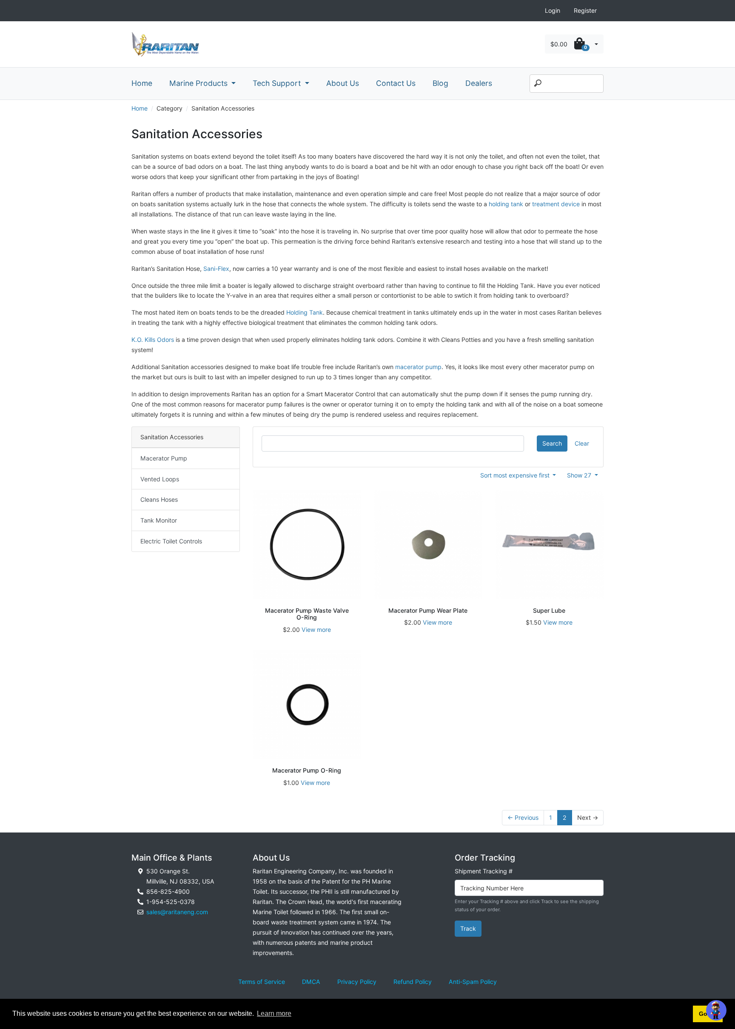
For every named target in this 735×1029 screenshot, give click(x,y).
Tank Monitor (158, 520)
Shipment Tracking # (484, 871)
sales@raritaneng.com (177, 911)
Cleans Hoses (159, 499)
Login (552, 10)
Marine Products (199, 83)
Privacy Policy (356, 981)
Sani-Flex (216, 268)
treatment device (556, 204)
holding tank (506, 204)
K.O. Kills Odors (152, 339)
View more (316, 629)
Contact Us (396, 83)
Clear (582, 443)
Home (141, 83)
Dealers (478, 83)
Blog (440, 83)
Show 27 (580, 475)
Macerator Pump (163, 458)
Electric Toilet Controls (171, 541)
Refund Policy (412, 981)
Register (585, 10)
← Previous (522, 817)
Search (552, 443)
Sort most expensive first (515, 475)
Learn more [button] (274, 1013)
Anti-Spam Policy (473, 981)
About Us (342, 83)
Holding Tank (304, 312)
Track (468, 928)
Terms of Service (261, 981)
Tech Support (278, 83)
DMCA (311, 981)
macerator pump (418, 366)
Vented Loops (159, 479)
